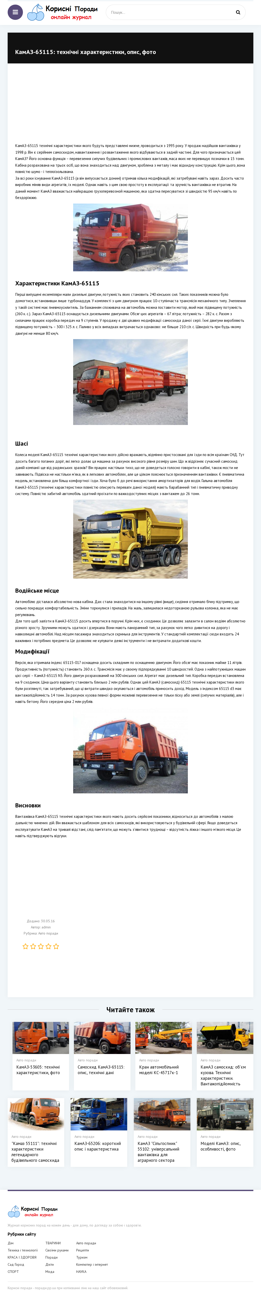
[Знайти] (238, 12)
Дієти (49, 1264)
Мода (49, 1271)
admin (46, 927)
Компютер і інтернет (92, 1264)
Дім (11, 1243)
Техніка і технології (23, 1250)
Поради (51, 1257)
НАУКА (81, 1271)
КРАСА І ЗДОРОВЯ (22, 1257)
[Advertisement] (130, 106)
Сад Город (16, 1264)
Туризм (81, 1257)
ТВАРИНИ (53, 1243)
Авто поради (48, 933)
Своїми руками (57, 1250)
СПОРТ (13, 1271)
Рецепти (82, 1250)
